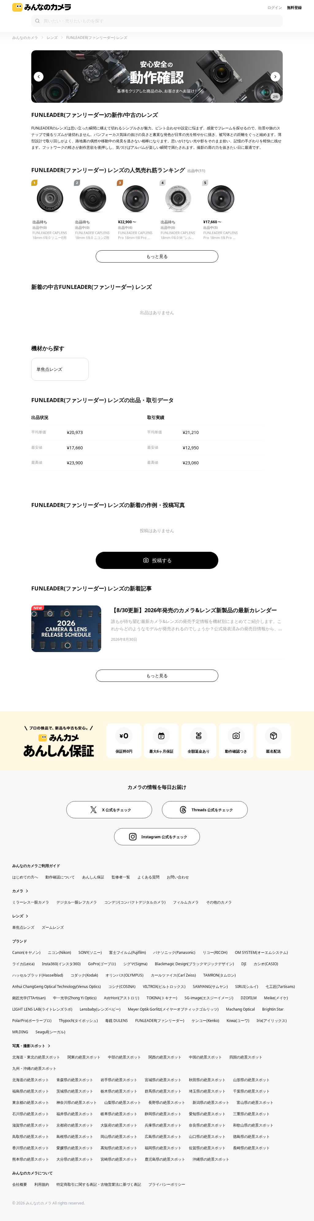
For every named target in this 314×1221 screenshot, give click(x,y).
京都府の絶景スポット (74, 1125)
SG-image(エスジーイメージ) (209, 997)
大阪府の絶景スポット (119, 1125)
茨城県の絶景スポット (74, 1091)
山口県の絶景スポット (207, 1136)
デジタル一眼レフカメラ (76, 902)
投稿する (162, 560)
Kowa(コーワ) (238, 1020)
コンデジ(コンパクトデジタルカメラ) (135, 902)
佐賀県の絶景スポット (207, 1147)
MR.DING (20, 1032)
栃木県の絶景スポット (119, 1091)
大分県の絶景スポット (74, 1159)
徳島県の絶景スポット (251, 1136)
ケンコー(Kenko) (205, 1020)
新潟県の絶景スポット (211, 1102)
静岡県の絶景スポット (163, 1113)
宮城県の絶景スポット (163, 1079)
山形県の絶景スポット (251, 1079)
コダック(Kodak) (84, 975)
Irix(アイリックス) (272, 1020)
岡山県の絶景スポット (119, 1136)
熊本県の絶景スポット (30, 1159)
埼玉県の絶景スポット (207, 1091)
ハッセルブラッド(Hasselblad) (37, 975)
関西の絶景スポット (165, 1057)
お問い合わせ (178, 877)
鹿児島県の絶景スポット (165, 1159)
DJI (243, 963)
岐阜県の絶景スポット (119, 1113)
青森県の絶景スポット (74, 1079)
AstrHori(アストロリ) (121, 997)
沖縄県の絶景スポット (211, 1159)
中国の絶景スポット (205, 1057)
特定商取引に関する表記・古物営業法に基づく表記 (98, 1184)
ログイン (274, 7)
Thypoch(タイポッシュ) (78, 1020)
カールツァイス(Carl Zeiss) (173, 975)
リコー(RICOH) (215, 952)
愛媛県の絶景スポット (74, 1147)
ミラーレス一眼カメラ (30, 902)
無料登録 (294, 7)
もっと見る (157, 256)
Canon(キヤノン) (26, 952)
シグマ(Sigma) (135, 963)
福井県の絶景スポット (74, 1113)
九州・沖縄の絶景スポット (34, 1068)
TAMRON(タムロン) (219, 975)
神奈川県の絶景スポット (76, 1102)
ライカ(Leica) (23, 963)
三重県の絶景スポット (251, 1113)
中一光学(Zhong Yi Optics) (75, 997)
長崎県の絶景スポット (251, 1147)
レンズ (52, 37)
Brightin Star (273, 1009)
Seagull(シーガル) (50, 1032)
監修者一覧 (121, 877)
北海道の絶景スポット (30, 1079)
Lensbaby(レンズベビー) (100, 1009)
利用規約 (41, 1184)
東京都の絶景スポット (30, 1102)
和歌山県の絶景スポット (253, 1125)
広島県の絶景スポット (163, 1136)
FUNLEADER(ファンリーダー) (159, 1020)
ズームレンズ (53, 927)
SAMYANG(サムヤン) (210, 986)
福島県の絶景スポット (30, 1091)
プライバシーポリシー (166, 1184)
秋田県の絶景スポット (207, 1079)
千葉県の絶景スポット (251, 1091)
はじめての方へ (25, 877)
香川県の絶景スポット (30, 1147)
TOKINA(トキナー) (162, 997)
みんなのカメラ (25, 37)
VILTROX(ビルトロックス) (164, 986)
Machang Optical (240, 1009)
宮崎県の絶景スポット (119, 1159)
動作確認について (60, 877)
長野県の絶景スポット (166, 1102)
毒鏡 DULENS (116, 1020)
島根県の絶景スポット (74, 1136)
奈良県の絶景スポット (207, 1125)
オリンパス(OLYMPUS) (124, 975)
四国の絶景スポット (245, 1057)
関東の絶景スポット (84, 1057)
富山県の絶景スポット (255, 1102)
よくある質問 (148, 877)
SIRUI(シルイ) (246, 986)
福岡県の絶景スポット (163, 1147)
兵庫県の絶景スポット (163, 1125)
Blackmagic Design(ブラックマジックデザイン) (194, 963)
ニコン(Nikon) (59, 952)
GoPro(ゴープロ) (102, 963)
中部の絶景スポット (124, 1057)
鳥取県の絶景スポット (30, 1136)
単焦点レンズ (23, 927)
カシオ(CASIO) (266, 963)
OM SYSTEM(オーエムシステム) (261, 952)
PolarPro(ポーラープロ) (32, 1020)
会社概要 (19, 1184)
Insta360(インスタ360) (61, 963)
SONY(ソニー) (90, 952)
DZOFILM (249, 997)
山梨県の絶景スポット (122, 1102)
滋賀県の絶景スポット (30, 1125)
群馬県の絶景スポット (163, 1091)
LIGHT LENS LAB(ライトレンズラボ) (42, 1009)
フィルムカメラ (186, 902)
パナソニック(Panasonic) (174, 952)
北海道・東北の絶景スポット (36, 1057)
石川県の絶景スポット (30, 1113)
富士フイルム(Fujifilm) (127, 952)
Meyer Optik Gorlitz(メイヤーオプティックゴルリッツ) (173, 1009)
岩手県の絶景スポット (119, 1079)
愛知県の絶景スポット (207, 1113)
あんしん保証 (93, 877)
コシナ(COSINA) (122, 986)
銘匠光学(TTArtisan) (29, 997)
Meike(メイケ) (276, 997)
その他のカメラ (219, 902)
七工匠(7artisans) (280, 986)
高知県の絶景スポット (119, 1147)
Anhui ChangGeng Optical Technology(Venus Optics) (56, 986)
